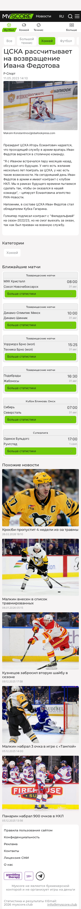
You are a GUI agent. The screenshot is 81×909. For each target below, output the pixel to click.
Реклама (10, 844)
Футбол (66, 41)
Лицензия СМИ (16, 858)
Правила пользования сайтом (28, 830)
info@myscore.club (62, 904)
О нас (8, 865)
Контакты (11, 851)
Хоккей (47, 41)
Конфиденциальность (22, 837)
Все (9, 41)
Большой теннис (27, 41)
